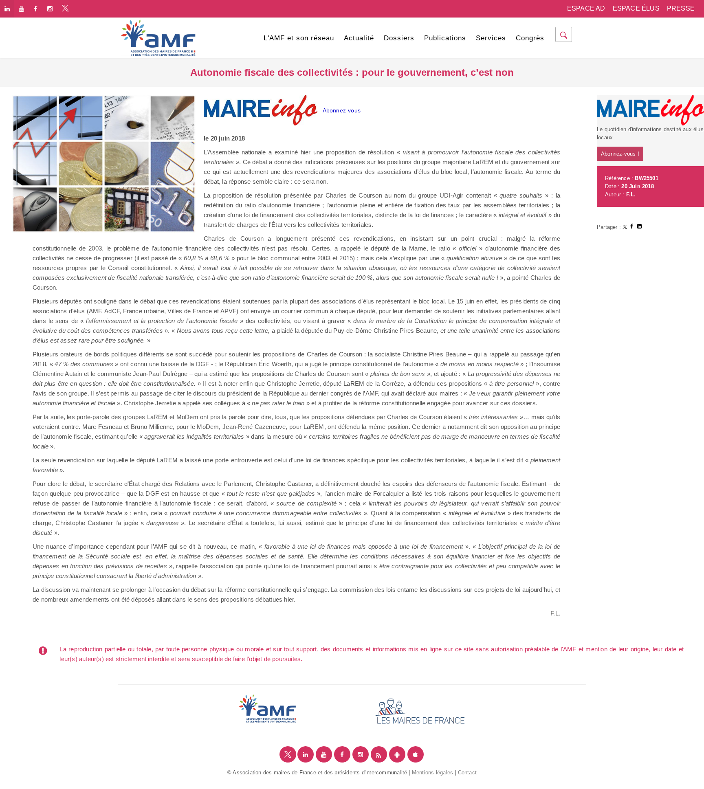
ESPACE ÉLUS (636, 8)
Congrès (530, 38)
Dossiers (399, 38)
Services (491, 38)
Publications (445, 38)
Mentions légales (432, 772)
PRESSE (681, 8)
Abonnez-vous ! (620, 154)
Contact (467, 772)
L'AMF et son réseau (299, 38)
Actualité (359, 38)
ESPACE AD (586, 8)
